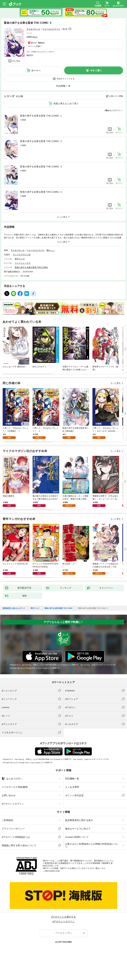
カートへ (36, 70)
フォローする (70, 29)
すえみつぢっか (33, 29)
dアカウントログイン (13, 803)
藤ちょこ (51, 250)
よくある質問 (72, 787)
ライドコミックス (23, 263)
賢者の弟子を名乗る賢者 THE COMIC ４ (41, 192)
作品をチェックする (66, 79)
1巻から (108, 110)
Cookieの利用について (77, 837)
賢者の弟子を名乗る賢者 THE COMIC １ (41, 115)
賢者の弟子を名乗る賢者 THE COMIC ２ (41, 141)
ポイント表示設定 (74, 795)
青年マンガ (20, 259)
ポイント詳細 (34, 46)
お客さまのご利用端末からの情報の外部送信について (91, 845)
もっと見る (116, 383)
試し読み (16, 61)
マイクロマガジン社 (22, 254)
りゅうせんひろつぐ (51, 29)
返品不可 (29, 55)
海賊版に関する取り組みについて (19, 845)
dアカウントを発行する (63, 917)
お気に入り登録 (116, 96)
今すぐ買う (96, 70)
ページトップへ (63, 933)
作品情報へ (62, 86)
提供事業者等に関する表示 (79, 820)
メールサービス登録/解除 (15, 787)
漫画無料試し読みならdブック (14, 608)
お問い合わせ (9, 795)
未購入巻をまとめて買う (66, 103)
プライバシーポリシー (13, 828)
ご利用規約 (7, 820)
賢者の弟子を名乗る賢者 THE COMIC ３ (41, 166)
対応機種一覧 (72, 778)
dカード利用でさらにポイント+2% (39, 52)
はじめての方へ (14, 778)
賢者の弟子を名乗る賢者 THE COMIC (31, 267)
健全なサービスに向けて (78, 828)
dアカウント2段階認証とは (16, 837)
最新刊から (118, 110)
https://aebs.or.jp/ (52, 871)
